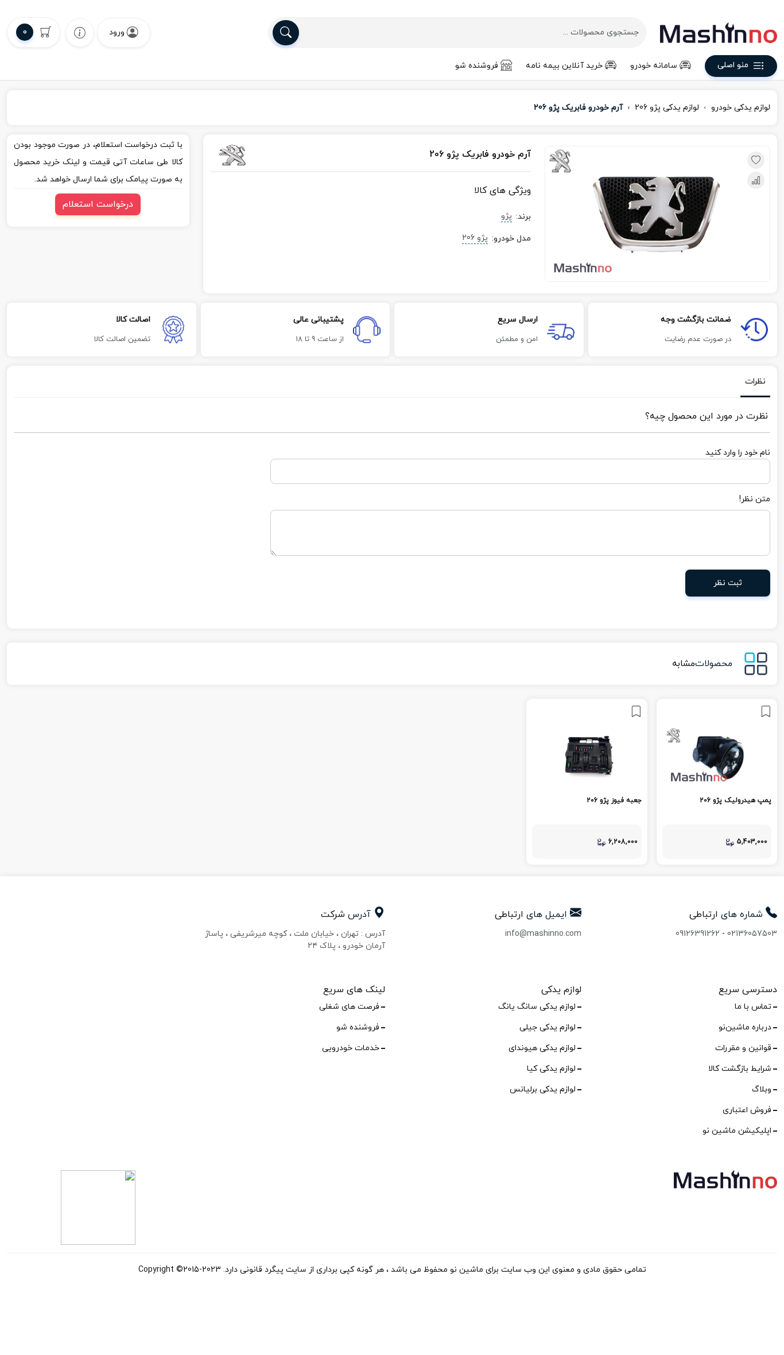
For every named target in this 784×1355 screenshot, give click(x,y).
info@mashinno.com (543, 933)
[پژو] (259, 155)
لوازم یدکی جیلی (547, 1027)
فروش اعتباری (747, 1110)
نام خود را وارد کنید (737, 452)
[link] (717, 782)
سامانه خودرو (653, 65)
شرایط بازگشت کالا (739, 1068)
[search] (286, 32)
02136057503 (752, 933)
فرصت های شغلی (349, 1006)
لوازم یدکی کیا (551, 1068)
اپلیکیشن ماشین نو (737, 1130)
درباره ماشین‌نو (745, 1027)
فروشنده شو (476, 65)
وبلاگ (761, 1089)
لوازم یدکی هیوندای (542, 1048)
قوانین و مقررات (743, 1048)
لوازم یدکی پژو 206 (667, 107)
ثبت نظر (727, 583)
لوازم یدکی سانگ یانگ (537, 1006)
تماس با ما (753, 1006)
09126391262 (698, 933)
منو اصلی (732, 65)
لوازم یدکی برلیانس (543, 1089)
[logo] (718, 32)
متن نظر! (754, 499)
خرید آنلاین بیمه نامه (564, 65)
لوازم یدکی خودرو (740, 107)
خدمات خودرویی (350, 1048)
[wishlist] (80, 32)
